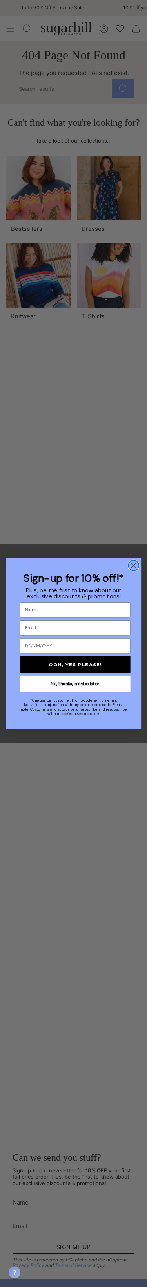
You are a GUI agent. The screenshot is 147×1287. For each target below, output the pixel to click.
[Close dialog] (133, 565)
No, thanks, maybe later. (75, 684)
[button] (14, 1272)
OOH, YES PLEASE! (75, 664)
